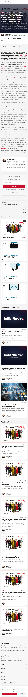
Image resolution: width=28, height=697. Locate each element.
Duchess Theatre (18, 74)
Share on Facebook (17, 38)
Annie (2, 99)
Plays (4, 221)
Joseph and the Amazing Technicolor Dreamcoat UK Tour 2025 (11, 405)
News (15, 8)
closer (15, 77)
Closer (3, 259)
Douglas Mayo (10, 159)
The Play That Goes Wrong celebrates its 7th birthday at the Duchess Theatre (13, 556)
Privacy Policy (17, 691)
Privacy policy (12, 191)
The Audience (5, 302)
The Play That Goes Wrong (8, 237)
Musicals (4, 264)
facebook (10, 682)
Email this (7, 42)
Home (2, 8)
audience (3, 148)
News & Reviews (8, 8)
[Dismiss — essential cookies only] (25, 689)
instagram (4, 682)
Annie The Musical (6, 281)
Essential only (22, 693)
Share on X (7, 38)
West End (4, 243)
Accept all (9, 693)
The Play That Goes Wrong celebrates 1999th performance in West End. (14, 593)
